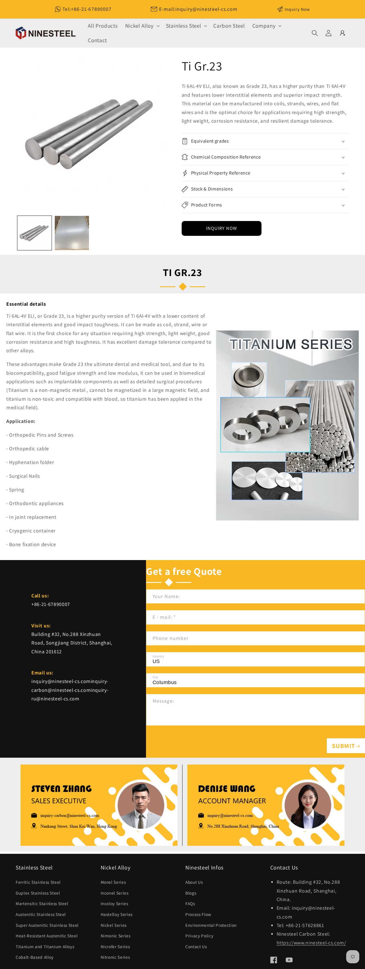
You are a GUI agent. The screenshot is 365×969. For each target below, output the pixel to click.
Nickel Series (114, 925)
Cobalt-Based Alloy (35, 957)
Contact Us (196, 946)
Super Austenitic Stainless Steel (47, 925)
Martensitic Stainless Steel (42, 903)
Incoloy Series (114, 903)
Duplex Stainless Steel (38, 893)
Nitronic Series (115, 957)
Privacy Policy (199, 935)
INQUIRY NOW (221, 228)
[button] (141, 26)
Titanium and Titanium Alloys (45, 946)
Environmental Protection (211, 925)
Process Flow (198, 914)
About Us (194, 882)
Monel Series (113, 882)
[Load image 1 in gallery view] (34, 233)
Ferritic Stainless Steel (38, 882)
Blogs (190, 893)
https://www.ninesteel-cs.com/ (311, 942)
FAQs (190, 903)
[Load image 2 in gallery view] (72, 233)
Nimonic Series (116, 935)
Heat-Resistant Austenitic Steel (47, 935)
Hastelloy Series (117, 914)
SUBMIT (343, 746)
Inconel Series (115, 893)
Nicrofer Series (115, 946)
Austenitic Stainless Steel (41, 914)
